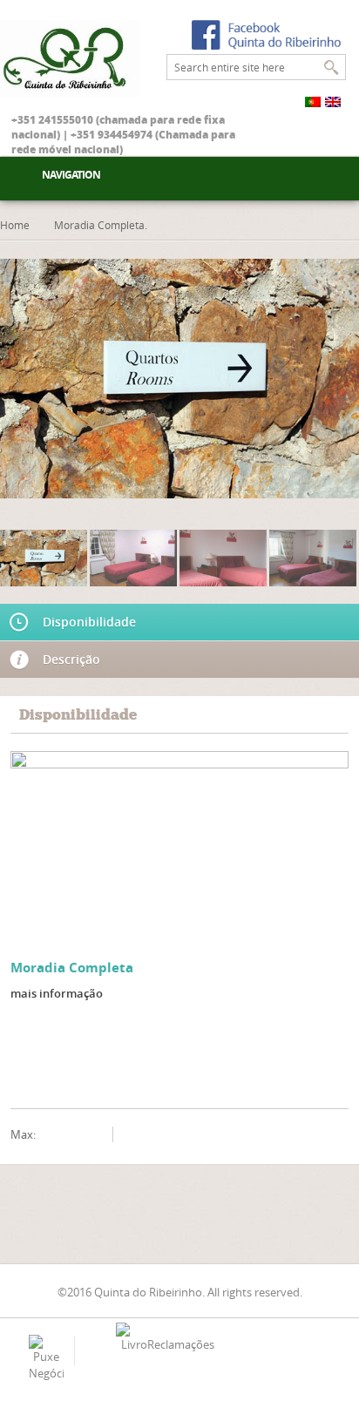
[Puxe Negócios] (46, 1358)
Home (15, 225)
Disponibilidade (89, 621)
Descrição (71, 659)
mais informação (56, 993)
